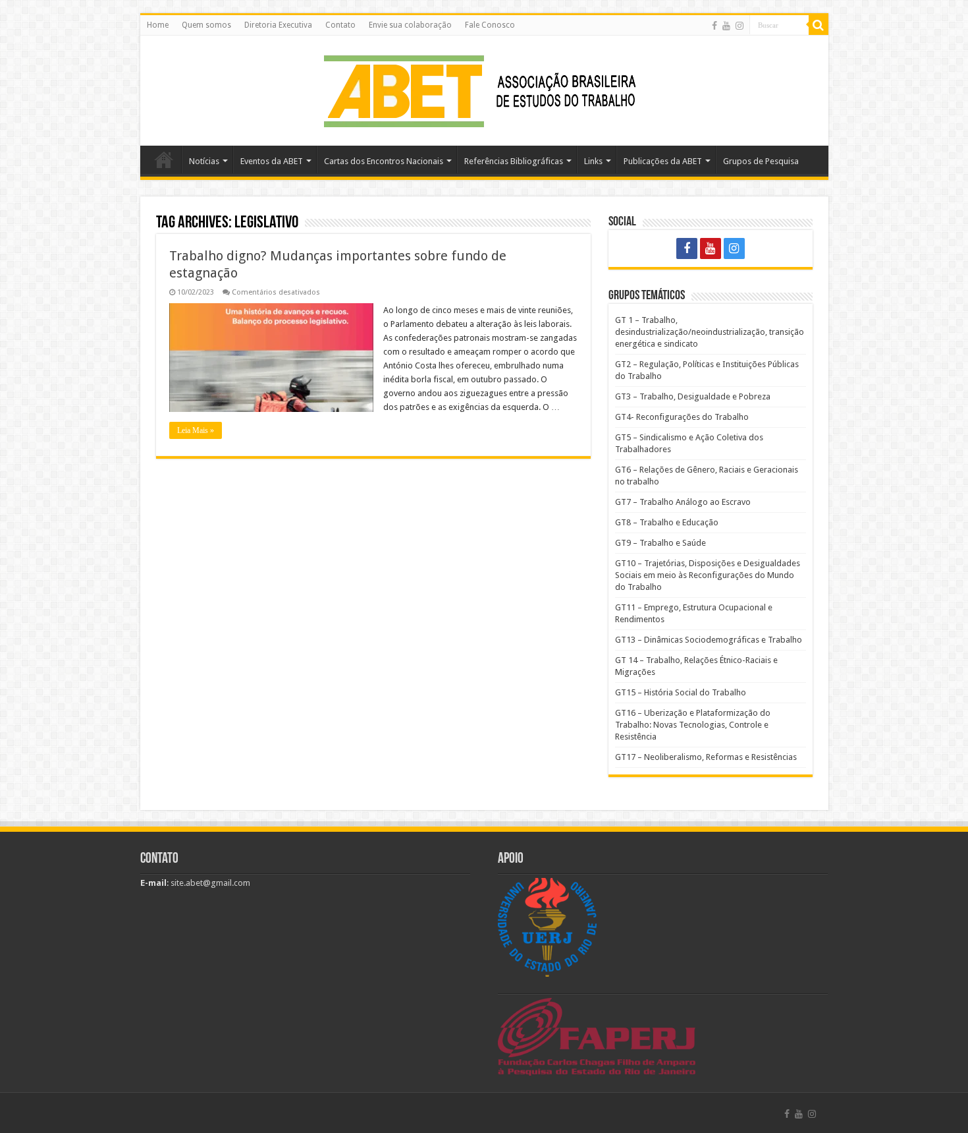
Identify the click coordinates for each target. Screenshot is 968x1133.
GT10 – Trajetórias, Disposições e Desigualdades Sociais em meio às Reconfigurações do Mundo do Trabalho (707, 575)
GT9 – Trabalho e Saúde (660, 543)
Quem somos (206, 25)
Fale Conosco (490, 25)
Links (593, 161)
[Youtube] (726, 26)
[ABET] (484, 88)
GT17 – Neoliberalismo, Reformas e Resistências (706, 757)
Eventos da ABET (271, 161)
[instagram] (739, 26)
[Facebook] (714, 26)
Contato (340, 25)
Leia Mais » (195, 430)
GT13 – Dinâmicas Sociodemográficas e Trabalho (708, 640)
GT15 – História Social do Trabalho (680, 692)
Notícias (204, 161)
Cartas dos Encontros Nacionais (383, 161)
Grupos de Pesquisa (761, 161)
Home (158, 25)
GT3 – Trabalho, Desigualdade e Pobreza (692, 396)
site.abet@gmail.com (209, 883)
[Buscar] (818, 25)
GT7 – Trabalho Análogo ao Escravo (683, 502)
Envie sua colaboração (410, 25)
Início (164, 159)
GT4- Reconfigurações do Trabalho (682, 417)
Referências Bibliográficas (513, 161)
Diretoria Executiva (278, 25)
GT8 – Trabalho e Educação (666, 522)
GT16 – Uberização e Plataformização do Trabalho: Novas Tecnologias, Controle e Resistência (692, 724)
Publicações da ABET (663, 161)
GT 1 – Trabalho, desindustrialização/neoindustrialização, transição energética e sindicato (709, 332)
